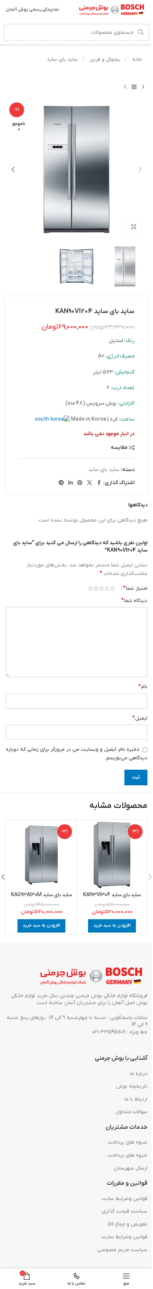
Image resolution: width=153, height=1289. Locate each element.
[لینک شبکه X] (89, 483)
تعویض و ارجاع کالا (127, 1224)
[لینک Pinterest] (80, 483)
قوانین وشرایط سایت (124, 1198)
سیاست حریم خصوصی (122, 1249)
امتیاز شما (135, 588)
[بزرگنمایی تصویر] (133, 226)
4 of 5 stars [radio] (96, 588)
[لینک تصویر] (91, 976)
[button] (140, 169)
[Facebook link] (98, 483)
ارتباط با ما (135, 1099)
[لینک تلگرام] (61, 483)
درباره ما (138, 1073)
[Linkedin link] (70, 483)
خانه (136, 59)
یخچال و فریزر (104, 59)
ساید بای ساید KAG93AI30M (41, 894)
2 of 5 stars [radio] (107, 588)
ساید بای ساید (62, 59)
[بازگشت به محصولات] (134, 86)
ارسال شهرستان (130, 1168)
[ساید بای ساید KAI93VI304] (112, 855)
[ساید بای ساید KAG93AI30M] (41, 855)
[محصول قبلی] (143, 86)
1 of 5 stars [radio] (112, 588)
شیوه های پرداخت (127, 1142)
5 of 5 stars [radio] (90, 588)
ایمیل (139, 718)
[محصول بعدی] (125, 86)
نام (142, 686)
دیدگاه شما (134, 600)
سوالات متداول (131, 1111)
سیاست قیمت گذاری (124, 1211)
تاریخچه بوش (131, 1086)
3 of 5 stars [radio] (101, 588)
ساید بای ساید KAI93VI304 (112, 894)
